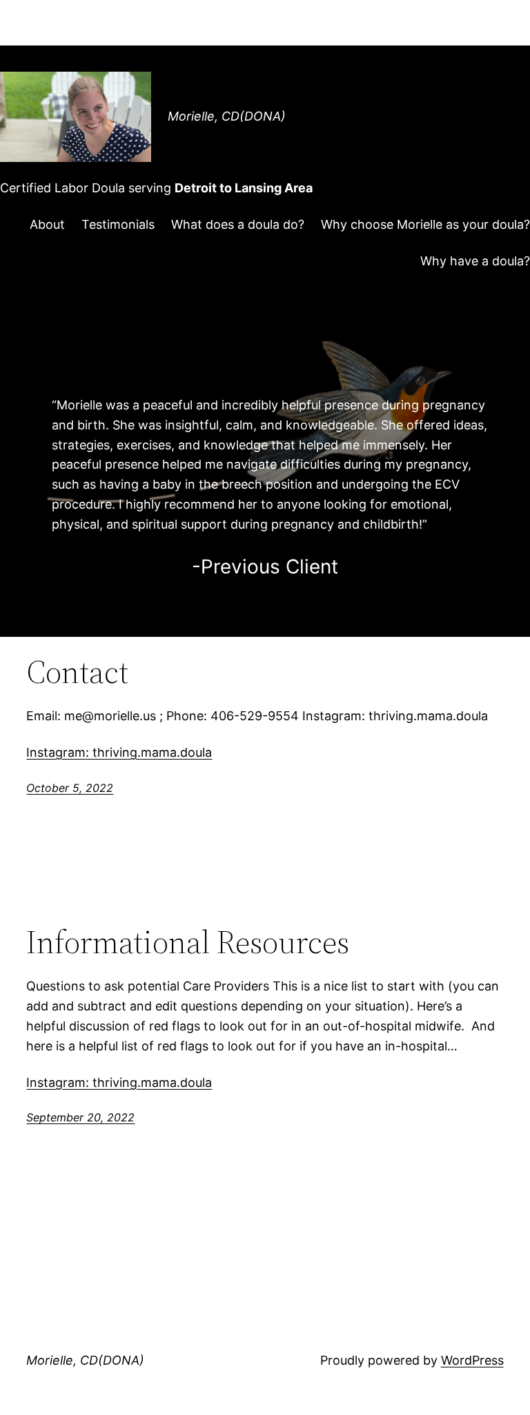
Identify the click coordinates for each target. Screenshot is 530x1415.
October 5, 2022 (69, 788)
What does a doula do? (237, 224)
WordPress (472, 1360)
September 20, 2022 (80, 1117)
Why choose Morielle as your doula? (425, 224)
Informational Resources (187, 942)
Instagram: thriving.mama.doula (119, 752)
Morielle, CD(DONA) (227, 116)
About (47, 224)
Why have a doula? (475, 261)
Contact (77, 671)
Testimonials (118, 224)
